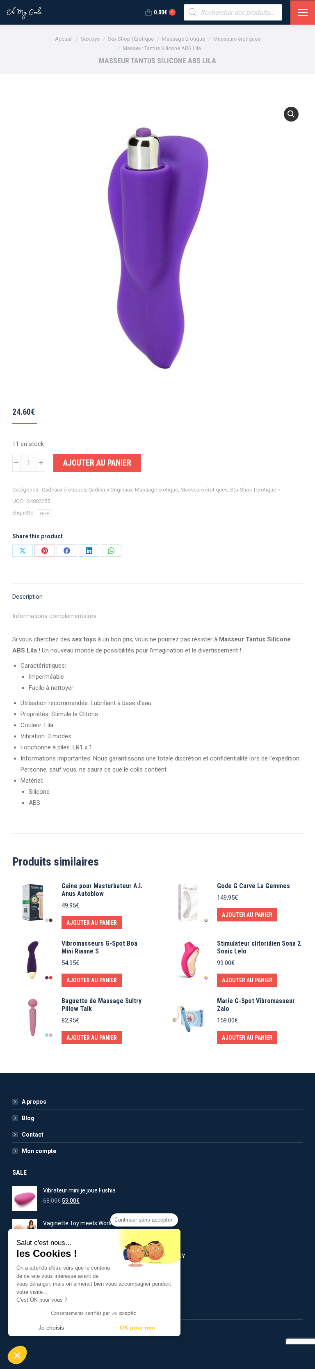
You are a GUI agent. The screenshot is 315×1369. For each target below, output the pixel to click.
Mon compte (39, 1151)
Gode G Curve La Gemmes (253, 886)
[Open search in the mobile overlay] (233, 12)
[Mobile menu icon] (302, 12)
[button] (291, 114)
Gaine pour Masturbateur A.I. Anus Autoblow (102, 890)
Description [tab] (27, 596)
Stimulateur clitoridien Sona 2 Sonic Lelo (259, 947)
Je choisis (51, 1327)
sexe (44, 513)
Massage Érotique (156, 490)
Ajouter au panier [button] (91, 922)
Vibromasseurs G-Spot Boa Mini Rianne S (99, 947)
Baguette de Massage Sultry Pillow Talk (102, 1005)
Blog (28, 1118)
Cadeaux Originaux (110, 490)
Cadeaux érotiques (64, 490)
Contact (32, 1134)
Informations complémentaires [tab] (54, 616)
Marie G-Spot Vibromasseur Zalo (256, 1005)
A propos (34, 1101)
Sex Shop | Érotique (253, 490)
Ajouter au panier (97, 463)
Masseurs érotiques (204, 490)
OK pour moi (137, 1327)
